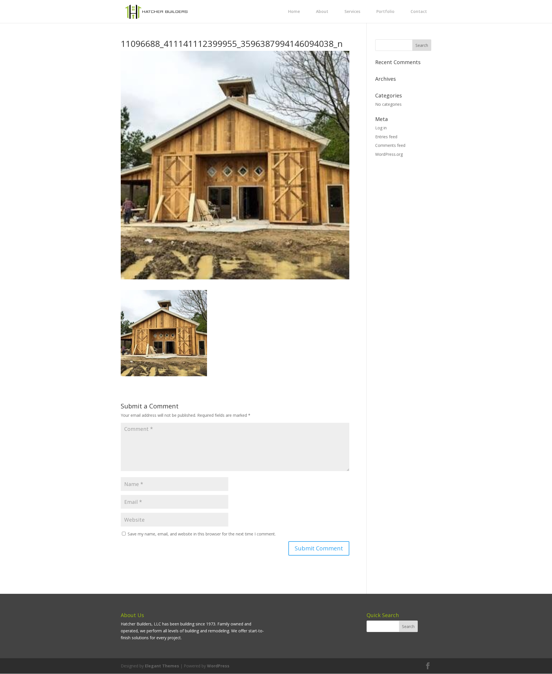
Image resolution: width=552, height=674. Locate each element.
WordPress (218, 666)
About (322, 11)
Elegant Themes (162, 666)
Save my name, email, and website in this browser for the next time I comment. (202, 534)
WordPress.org (389, 154)
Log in (381, 127)
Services (352, 11)
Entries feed (386, 136)
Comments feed (390, 145)
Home (294, 11)
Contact (419, 11)
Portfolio (385, 11)
